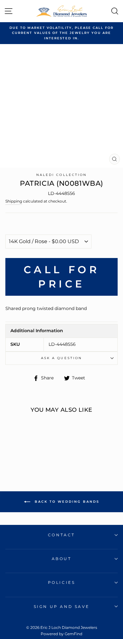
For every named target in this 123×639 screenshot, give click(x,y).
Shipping (13, 201)
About (62, 558)
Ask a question (61, 358)
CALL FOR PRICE (62, 276)
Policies (61, 582)
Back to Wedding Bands (66, 501)
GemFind (73, 633)
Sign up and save (62, 606)
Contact (61, 534)
